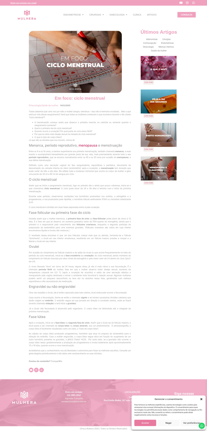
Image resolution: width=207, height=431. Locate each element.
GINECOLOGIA (117, 15)
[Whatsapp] (193, 3)
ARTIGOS (152, 15)
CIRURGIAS (95, 15)
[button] (201, 399)
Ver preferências (191, 423)
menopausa (88, 145)
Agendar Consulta (74, 398)
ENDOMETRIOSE (72, 15)
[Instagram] (187, 3)
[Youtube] (181, 3)
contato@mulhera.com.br (73, 401)
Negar (168, 423)
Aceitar (145, 423)
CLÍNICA (137, 15)
